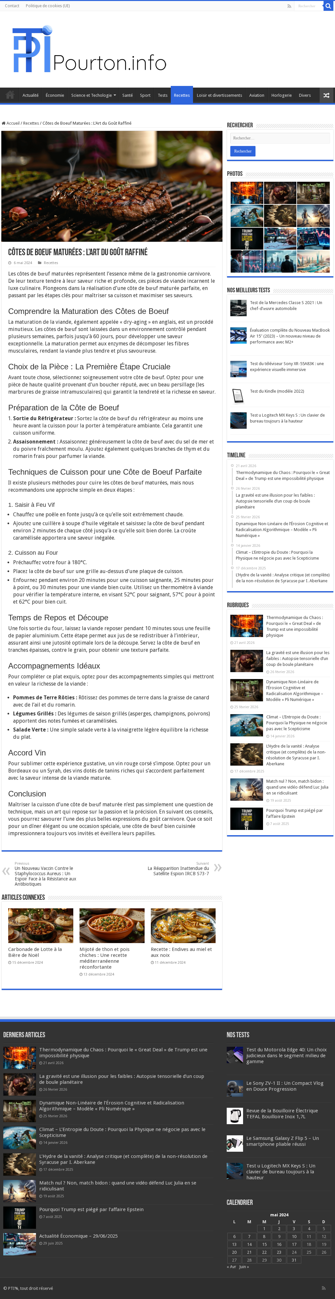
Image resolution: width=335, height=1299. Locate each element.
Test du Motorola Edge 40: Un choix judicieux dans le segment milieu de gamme (286, 1055)
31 (294, 1260)
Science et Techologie (91, 95)
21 (249, 1252)
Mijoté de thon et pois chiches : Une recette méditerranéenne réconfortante (104, 958)
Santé (127, 95)
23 (279, 1252)
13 (234, 1244)
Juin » (244, 1266)
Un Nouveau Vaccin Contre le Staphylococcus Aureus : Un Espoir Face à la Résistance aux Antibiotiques (45, 874)
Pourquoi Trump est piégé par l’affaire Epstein (91, 1209)
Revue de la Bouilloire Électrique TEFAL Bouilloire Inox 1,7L (282, 1114)
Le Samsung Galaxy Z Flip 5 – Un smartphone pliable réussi (282, 1141)
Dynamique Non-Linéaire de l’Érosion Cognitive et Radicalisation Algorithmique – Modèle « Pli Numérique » (111, 1106)
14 (249, 1244)
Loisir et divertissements (219, 95)
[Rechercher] (328, 6)
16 (279, 1244)
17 (294, 1244)
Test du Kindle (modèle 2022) (277, 391)
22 (264, 1252)
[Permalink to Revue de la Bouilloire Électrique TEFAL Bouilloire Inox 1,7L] (235, 1115)
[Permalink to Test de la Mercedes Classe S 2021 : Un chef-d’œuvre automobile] (238, 307)
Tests (163, 95)
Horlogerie (282, 95)
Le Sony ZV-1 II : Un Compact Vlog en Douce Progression (285, 1086)
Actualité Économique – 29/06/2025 (78, 1236)
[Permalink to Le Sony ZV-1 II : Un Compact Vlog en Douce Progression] (235, 1087)
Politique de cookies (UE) (48, 6)
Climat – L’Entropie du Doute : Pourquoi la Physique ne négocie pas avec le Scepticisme (296, 722)
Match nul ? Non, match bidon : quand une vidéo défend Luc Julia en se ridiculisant (297, 787)
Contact (12, 6)
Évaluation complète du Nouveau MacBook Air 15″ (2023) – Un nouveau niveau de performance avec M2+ (290, 336)
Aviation (256, 95)
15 (264, 1244)
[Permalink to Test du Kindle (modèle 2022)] (238, 396)
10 (294, 1236)
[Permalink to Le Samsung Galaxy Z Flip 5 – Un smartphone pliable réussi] (235, 1143)
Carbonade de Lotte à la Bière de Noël (35, 952)
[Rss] (289, 6)
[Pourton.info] (88, 48)
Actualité (31, 95)
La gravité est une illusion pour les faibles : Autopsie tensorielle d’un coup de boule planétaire (297, 658)
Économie (55, 95)
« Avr (231, 1266)
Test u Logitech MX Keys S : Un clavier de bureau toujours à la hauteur (280, 1172)
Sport (145, 95)
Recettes (182, 95)
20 (234, 1252)
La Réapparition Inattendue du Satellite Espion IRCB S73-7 (178, 868)
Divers (305, 95)
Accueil (10, 94)
